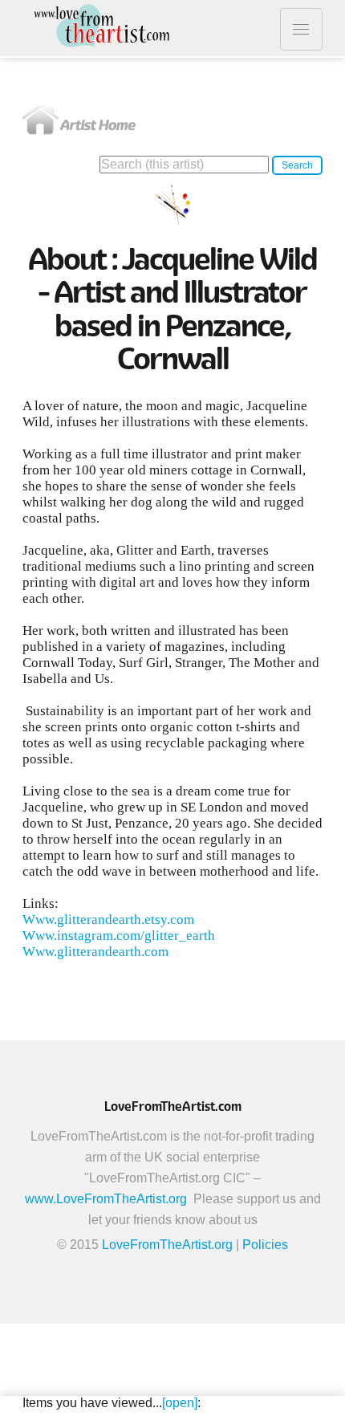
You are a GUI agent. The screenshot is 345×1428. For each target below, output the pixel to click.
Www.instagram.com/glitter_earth (118, 935)
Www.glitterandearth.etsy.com (108, 919)
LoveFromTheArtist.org (167, 1244)
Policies (265, 1244)
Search (297, 165)
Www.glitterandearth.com (95, 951)
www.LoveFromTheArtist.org (106, 1199)
